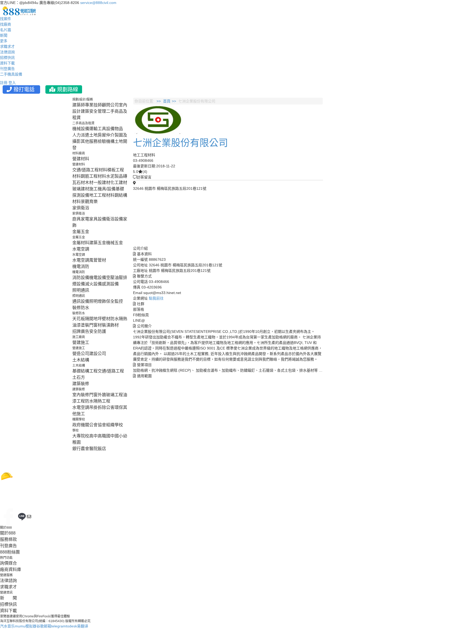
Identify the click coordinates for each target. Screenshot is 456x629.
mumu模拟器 (25, 626)
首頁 (166, 101)
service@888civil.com (98, 3)
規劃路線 (66, 89)
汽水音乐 (7, 626)
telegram (58, 626)
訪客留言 (144, 177)
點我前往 (156, 298)
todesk (71, 626)
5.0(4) (140, 171)
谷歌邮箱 (43, 626)
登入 (12, 83)
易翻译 (82, 626)
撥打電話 (24, 89)
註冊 (3, 83)
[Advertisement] (358, 177)
